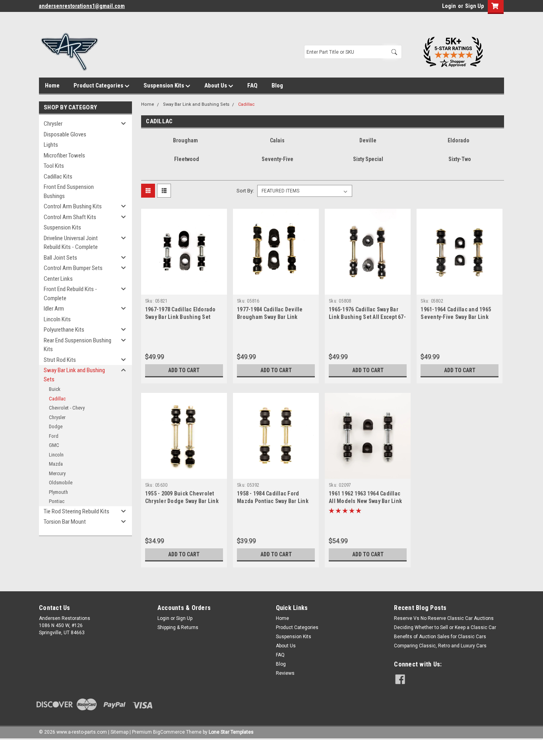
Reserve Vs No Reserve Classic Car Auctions (444, 618)
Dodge (55, 426)
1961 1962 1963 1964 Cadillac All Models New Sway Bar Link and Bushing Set (365, 501)
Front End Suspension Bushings (69, 191)
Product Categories (99, 85)
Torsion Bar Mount (65, 521)
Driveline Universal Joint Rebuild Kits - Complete (71, 243)
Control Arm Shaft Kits (70, 217)
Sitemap (119, 732)
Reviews (285, 673)
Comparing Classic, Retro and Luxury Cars (440, 646)
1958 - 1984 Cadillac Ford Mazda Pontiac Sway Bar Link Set (272, 501)
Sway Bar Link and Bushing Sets (74, 375)
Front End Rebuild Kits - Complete (70, 294)
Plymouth (58, 492)
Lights (51, 144)
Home (52, 85)
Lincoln (56, 455)
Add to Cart (184, 370)
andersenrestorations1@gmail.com (82, 6)
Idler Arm (54, 308)
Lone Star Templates (231, 732)
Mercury (57, 473)
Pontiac (56, 501)
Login (449, 6)
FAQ (252, 85)
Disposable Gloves (65, 134)
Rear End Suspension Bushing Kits (77, 345)
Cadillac (57, 399)
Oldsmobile (60, 483)
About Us (216, 85)
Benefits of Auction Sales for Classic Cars (440, 636)
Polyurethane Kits (64, 329)
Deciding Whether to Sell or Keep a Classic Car (445, 627)
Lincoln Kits (57, 319)
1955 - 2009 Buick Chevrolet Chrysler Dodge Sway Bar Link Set (182, 501)
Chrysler (53, 123)
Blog (277, 85)
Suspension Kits (164, 85)
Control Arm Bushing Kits (73, 206)
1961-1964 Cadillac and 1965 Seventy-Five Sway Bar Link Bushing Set (456, 317)
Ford (53, 436)
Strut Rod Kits (60, 359)
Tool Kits (54, 165)
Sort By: (245, 191)
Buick (54, 389)
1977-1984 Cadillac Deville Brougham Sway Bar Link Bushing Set (270, 317)
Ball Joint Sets (60, 257)
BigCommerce (169, 732)
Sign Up (474, 6)
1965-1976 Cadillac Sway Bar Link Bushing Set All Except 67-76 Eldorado (367, 317)
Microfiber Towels (64, 155)
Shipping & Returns (177, 627)
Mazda (56, 464)
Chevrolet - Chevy (67, 408)
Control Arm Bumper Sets (73, 268)
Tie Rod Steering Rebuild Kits (76, 511)
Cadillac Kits (58, 176)
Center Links (58, 278)
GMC (54, 445)
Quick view (184, 289)
